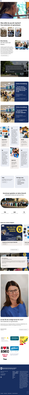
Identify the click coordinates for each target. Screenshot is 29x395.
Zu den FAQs (4, 182)
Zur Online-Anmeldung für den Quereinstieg (21, 120)
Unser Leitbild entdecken (4, 55)
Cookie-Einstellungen (15, 393)
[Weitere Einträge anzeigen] (27, 235)
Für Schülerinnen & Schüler (11, 34)
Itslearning (23, 179)
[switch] (6, 71)
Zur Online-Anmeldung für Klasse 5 (21, 98)
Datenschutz (5, 393)
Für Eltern (3, 35)
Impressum (2, 393)
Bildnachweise (9, 393)
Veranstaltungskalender (20, 182)
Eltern (3, 225)
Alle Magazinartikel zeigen (14, 249)
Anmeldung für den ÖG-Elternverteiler (20, 184)
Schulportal (19, 181)
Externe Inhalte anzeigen (10, 71)
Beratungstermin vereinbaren (23, 329)
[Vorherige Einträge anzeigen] (1, 235)
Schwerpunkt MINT (14, 166)
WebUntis (23, 180)
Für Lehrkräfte (18, 35)
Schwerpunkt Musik (24, 144)
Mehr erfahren (4, 265)
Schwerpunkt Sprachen (4, 145)
